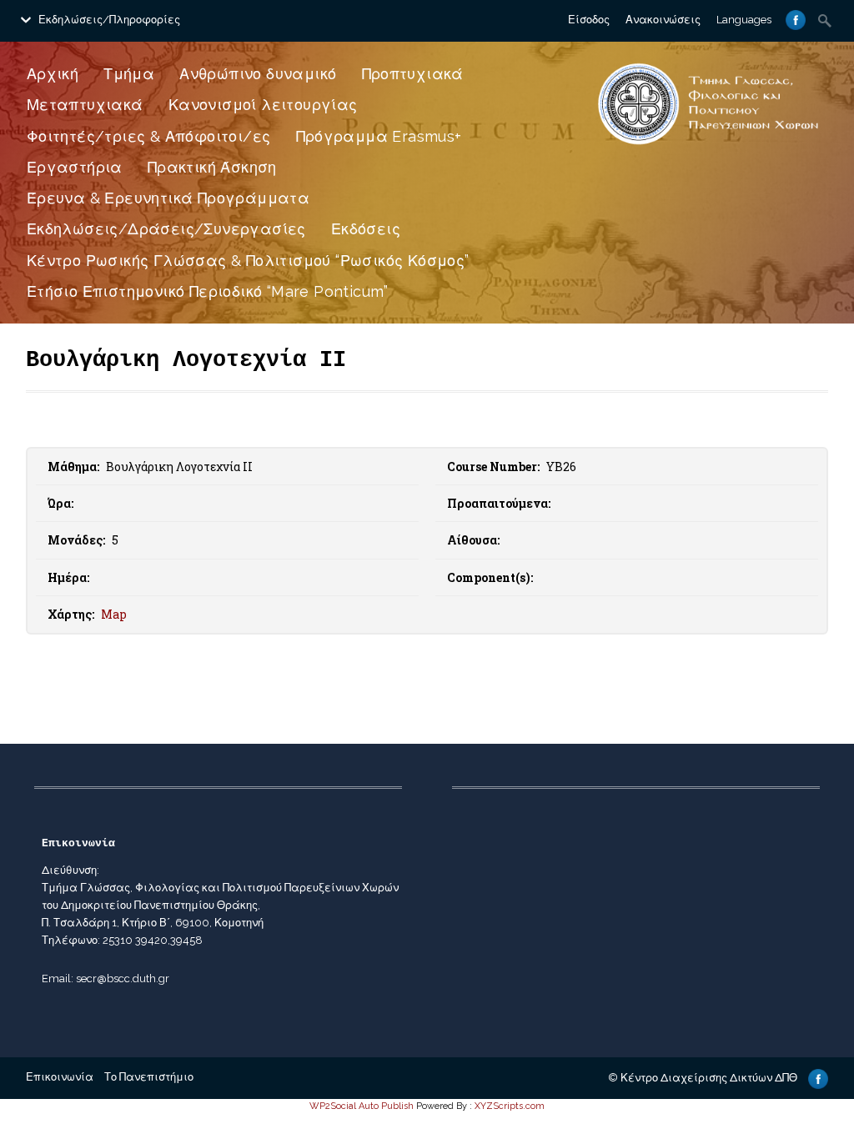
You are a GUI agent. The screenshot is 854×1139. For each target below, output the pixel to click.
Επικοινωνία (59, 1077)
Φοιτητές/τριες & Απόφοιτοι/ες (149, 136)
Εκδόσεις (365, 229)
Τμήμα (128, 74)
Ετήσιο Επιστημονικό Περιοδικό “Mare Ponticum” (208, 291)
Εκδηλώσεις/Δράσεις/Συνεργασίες (166, 229)
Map (114, 614)
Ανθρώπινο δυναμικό (257, 74)
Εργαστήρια (75, 167)
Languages (743, 19)
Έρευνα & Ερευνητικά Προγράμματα (168, 198)
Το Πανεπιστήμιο (148, 1077)
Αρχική (52, 74)
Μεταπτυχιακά (85, 104)
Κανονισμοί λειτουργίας (263, 104)
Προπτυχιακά (413, 74)
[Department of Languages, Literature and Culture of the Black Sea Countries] (708, 145)
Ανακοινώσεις (663, 19)
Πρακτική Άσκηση (212, 167)
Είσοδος (589, 19)
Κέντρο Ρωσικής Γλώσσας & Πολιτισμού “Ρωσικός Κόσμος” (248, 260)
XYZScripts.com (510, 1106)
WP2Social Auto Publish (361, 1106)
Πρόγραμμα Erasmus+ (379, 136)
